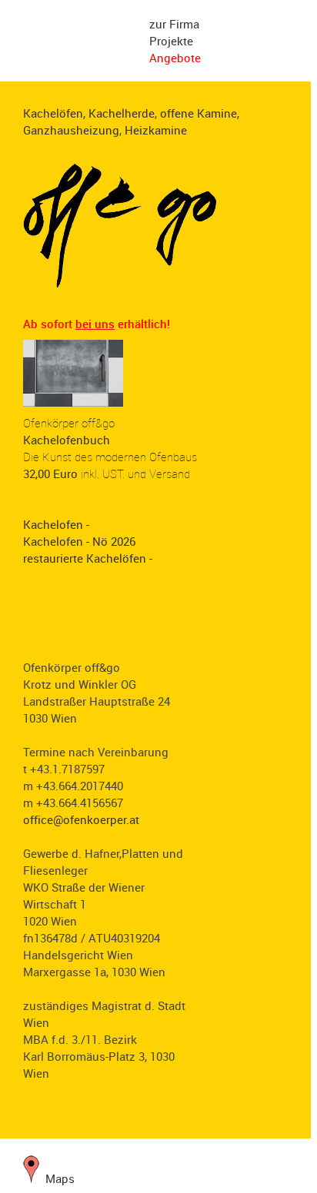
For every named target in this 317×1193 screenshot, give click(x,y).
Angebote (175, 57)
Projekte (171, 40)
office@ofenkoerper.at (81, 819)
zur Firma (174, 24)
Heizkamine (156, 130)
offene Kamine (198, 113)
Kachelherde (121, 113)
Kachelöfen (53, 113)
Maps (57, 1178)
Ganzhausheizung (71, 130)
